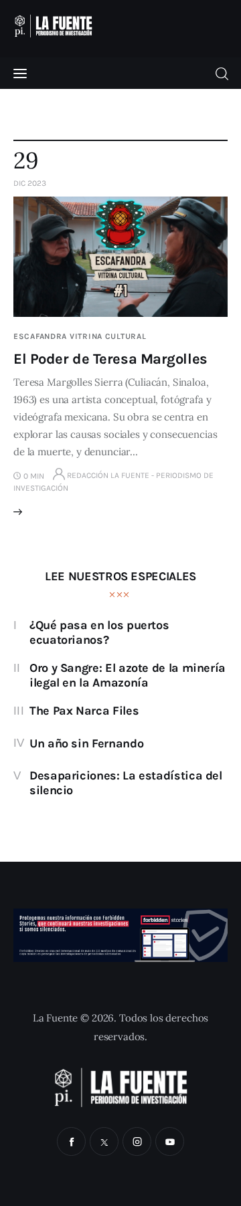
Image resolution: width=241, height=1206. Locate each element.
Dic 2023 (29, 183)
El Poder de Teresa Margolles (110, 359)
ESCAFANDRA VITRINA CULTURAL (79, 336)
